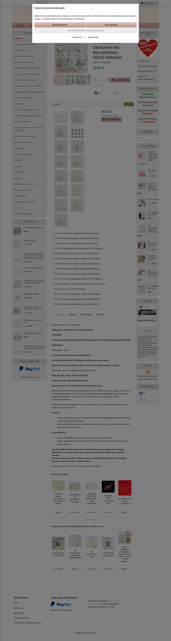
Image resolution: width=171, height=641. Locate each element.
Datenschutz (93, 37)
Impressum (77, 37)
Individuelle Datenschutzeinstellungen (85, 30)
